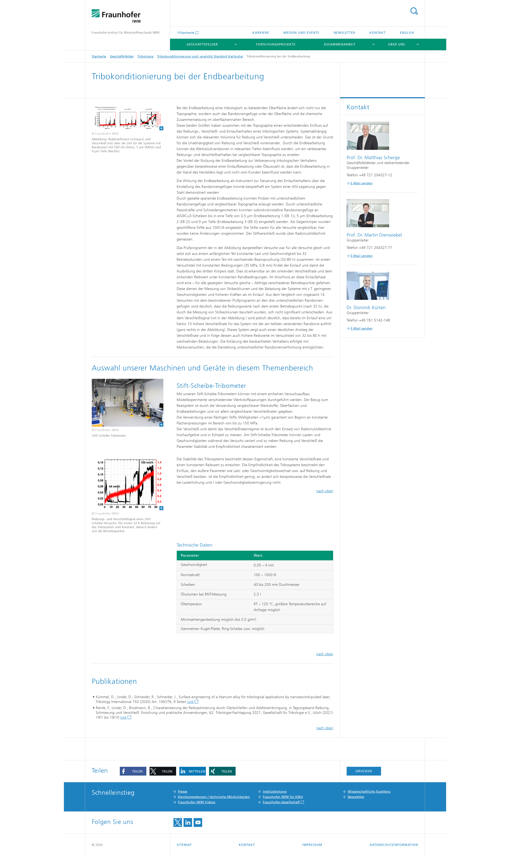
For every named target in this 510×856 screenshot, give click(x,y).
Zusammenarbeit (340, 44)
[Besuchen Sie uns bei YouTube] (198, 822)
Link (190, 702)
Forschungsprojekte (276, 44)
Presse (182, 791)
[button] (133, 771)
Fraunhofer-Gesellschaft (281, 802)
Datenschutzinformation (394, 845)
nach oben (324, 491)
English (407, 33)
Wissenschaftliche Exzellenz (369, 791)
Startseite (187, 32)
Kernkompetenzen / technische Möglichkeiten (214, 797)
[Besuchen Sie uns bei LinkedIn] (188, 822)
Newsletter (344, 33)
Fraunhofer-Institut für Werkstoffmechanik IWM (126, 32)
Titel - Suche (414, 11)
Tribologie (145, 56)
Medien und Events (301, 33)
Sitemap (184, 845)
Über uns (396, 44)
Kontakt (377, 33)
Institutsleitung (275, 791)
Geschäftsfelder (202, 44)
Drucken (364, 771)
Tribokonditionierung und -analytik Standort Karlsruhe (200, 56)
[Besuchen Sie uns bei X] (177, 822)
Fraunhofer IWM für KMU (283, 797)
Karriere (260, 33)
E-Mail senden (362, 183)
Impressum (312, 845)
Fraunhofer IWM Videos (196, 802)
